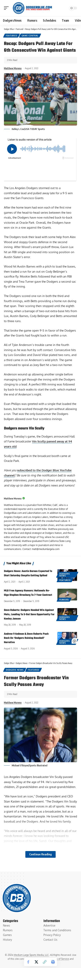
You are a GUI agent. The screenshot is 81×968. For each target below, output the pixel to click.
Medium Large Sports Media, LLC (31, 954)
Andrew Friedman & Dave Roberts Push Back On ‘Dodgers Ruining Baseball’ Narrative (26, 638)
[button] (7, 8)
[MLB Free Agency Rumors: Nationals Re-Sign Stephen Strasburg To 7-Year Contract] (67, 594)
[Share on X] (36, 962)
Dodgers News (64, 575)
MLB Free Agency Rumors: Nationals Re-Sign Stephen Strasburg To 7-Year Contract (28, 593)
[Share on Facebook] (28, 962)
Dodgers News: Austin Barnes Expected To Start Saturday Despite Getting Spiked (28, 573)
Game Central (30, 35)
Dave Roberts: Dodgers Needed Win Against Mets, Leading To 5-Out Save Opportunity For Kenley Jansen (29, 614)
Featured (11, 35)
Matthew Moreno (13, 68)
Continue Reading (40, 854)
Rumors (64, 599)
